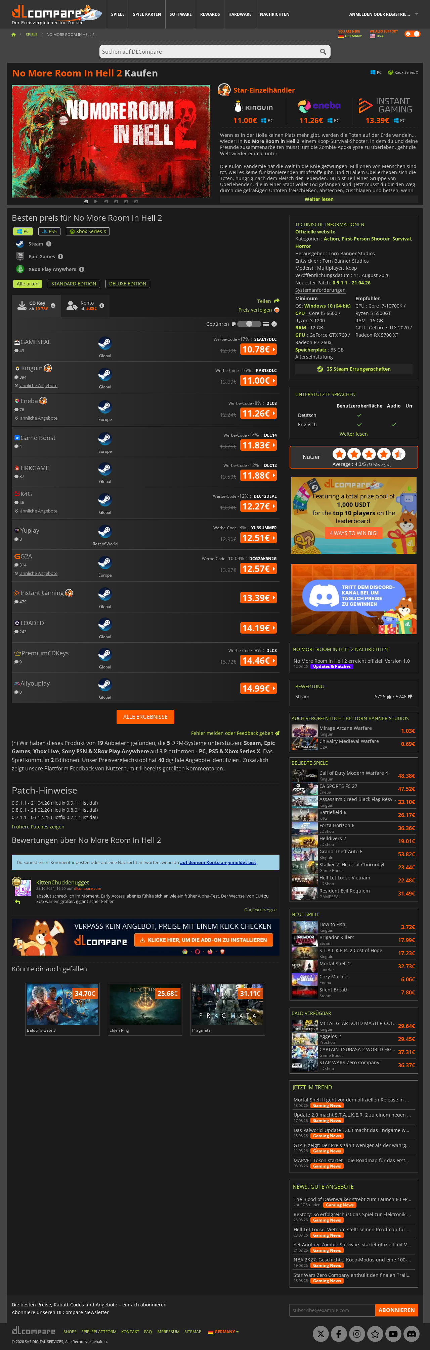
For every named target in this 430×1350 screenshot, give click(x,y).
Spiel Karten (147, 14)
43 (21, 350)
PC (26, 231)
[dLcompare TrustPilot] (373, 1334)
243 (22, 631)
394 (22, 376)
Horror (303, 246)
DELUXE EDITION (127, 283)
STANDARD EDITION (73, 283)
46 (21, 502)
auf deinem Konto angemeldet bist (218, 862)
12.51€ (257, 537)
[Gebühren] (249, 324)
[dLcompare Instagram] (355, 1334)
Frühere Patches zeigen (38, 826)
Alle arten (28, 283)
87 (21, 476)
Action (331, 238)
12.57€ (257, 568)
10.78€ (257, 349)
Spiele (118, 14)
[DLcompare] (34, 1330)
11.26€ (257, 413)
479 (22, 601)
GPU (300, 335)
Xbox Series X (91, 231)
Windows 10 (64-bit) (327, 306)
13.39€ (257, 597)
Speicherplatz (311, 349)
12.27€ (257, 506)
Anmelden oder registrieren (382, 14)
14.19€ (257, 628)
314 (22, 564)
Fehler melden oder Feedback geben (233, 733)
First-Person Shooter (366, 238)
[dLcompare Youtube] (391, 1334)
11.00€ (257, 380)
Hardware (240, 14)
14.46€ (257, 660)
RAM (300, 327)
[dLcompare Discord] (409, 1334)
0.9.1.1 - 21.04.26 (352, 282)
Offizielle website (315, 231)
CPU (300, 313)
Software (181, 14)
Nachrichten (275, 14)
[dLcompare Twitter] (319, 1334)
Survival (401, 238)
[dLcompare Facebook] (337, 1334)
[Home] (13, 34)
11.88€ (257, 475)
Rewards (210, 14)
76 (21, 409)
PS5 (53, 231)
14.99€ (257, 688)
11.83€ (257, 445)
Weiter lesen (319, 199)
